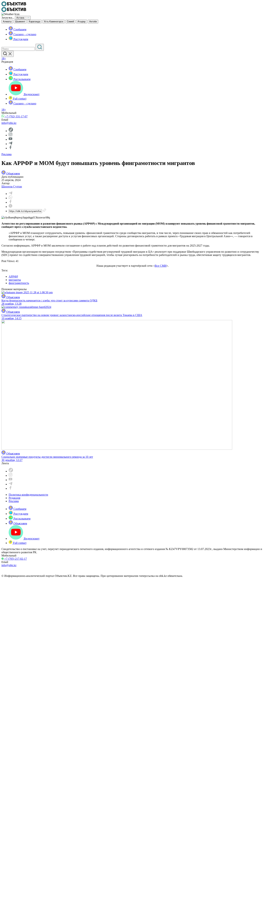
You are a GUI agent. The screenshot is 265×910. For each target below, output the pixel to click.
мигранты (15, 279)
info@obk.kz (8, 122)
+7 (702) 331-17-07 (16, 116)
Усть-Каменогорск (53, 21)
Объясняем (13, 173)
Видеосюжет (31, 94)
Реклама (6, 154)
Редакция (14, 497)
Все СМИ (161, 265)
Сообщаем (19, 29)
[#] (13, 5)
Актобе (93, 21)
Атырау (82, 21)
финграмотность (19, 283)
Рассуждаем (20, 39)
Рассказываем (21, 79)
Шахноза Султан (11, 186)
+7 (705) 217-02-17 (15, 558)
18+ (3, 58)
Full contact (19, 98)
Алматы (7, 21)
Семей (70, 21)
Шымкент (20, 21)
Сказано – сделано (24, 34)
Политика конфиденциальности (28, 494)
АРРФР (13, 276)
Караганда (34, 21)
